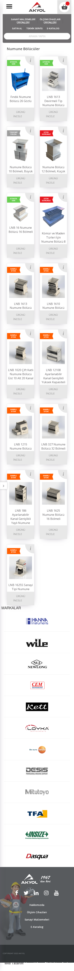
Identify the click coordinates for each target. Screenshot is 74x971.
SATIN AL (17, 28)
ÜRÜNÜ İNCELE (19, 114)
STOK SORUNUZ (46, 133)
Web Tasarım (14, 963)
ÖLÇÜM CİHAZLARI (50, 21)
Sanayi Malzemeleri (37, 919)
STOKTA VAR (13, 63)
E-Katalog (37, 927)
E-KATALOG (53, 28)
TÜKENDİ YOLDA (13, 133)
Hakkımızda (36, 905)
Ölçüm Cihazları (37, 912)
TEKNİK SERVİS (34, 28)
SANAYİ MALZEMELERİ (23, 21)
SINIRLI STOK (13, 270)
